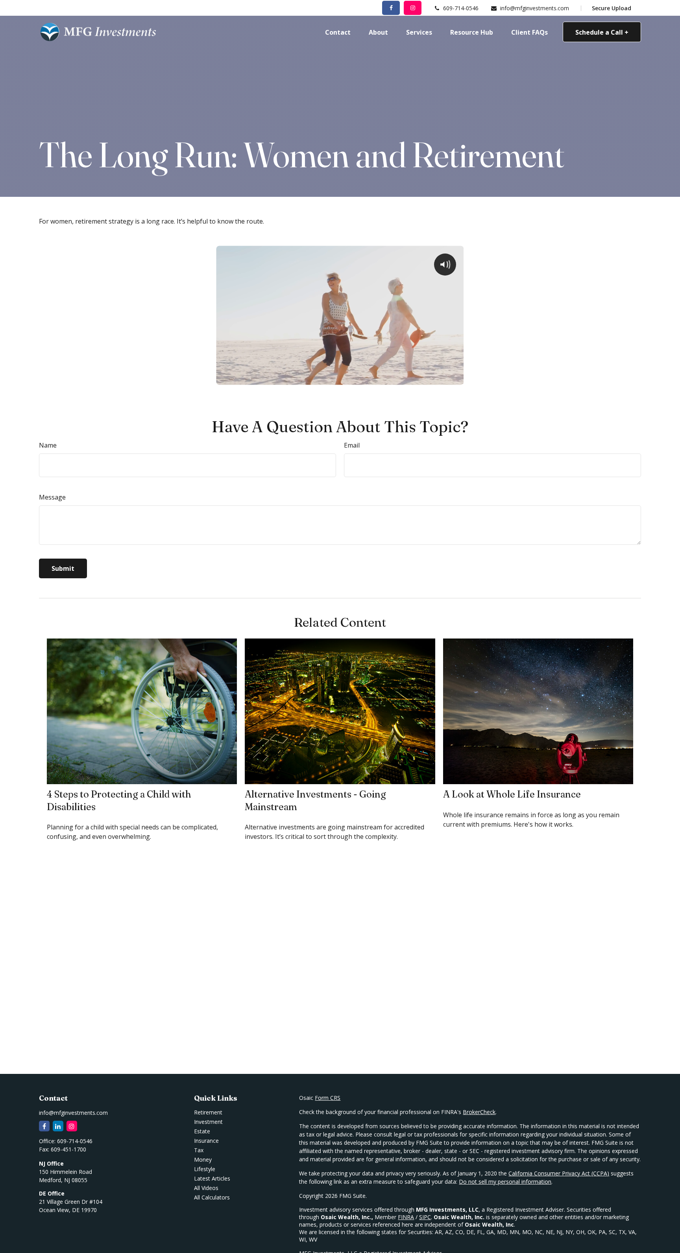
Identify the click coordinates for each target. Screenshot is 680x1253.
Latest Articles (212, 1178)
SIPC (425, 1217)
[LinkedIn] (58, 1126)
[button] (338, 32)
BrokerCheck (479, 1112)
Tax (198, 1150)
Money (203, 1159)
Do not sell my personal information (505, 1181)
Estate (202, 1131)
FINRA (406, 1217)
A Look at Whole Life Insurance (512, 794)
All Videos (206, 1188)
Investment (208, 1121)
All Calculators (212, 1197)
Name (48, 445)
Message (52, 497)
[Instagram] (72, 1126)
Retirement (208, 1112)
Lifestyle (204, 1169)
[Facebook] (391, 8)
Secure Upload (611, 8)
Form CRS (327, 1097)
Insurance (206, 1140)
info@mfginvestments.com (534, 8)
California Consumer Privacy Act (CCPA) (558, 1173)
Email (352, 445)
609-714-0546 (461, 8)
